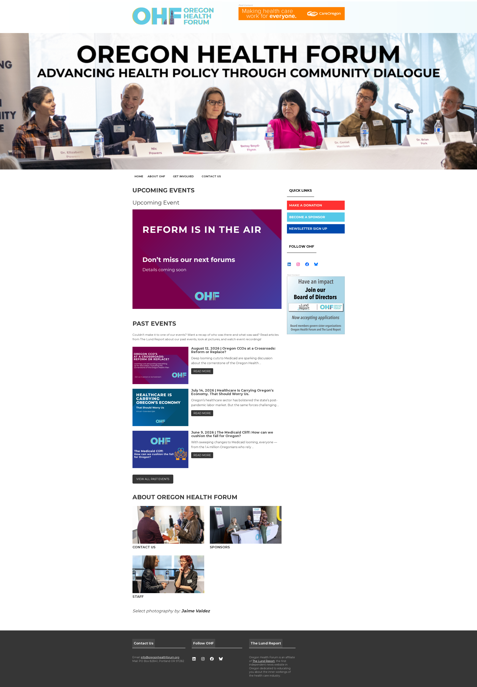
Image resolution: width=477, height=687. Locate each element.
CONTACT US (211, 176)
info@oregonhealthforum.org (160, 657)
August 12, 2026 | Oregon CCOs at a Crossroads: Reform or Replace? (233, 350)
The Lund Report (263, 661)
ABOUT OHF (156, 176)
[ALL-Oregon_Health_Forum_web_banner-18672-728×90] (291, 9)
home (139, 176)
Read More (202, 371)
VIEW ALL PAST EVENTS (152, 479)
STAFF (138, 597)
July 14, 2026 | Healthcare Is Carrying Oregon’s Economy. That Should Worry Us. (232, 392)
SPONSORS (220, 547)
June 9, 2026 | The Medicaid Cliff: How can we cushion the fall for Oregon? (232, 434)
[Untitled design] (316, 278)
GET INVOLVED (183, 176)
